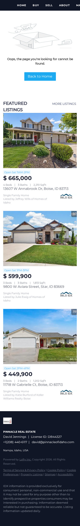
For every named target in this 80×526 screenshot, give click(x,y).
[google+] (31, 517)
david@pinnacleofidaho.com (53, 442)
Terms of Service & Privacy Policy (24, 470)
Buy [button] (36, 5)
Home (21, 5)
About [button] (64, 5)
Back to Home (40, 76)
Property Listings (32, 474)
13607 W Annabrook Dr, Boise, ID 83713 (35, 189)
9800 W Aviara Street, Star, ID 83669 (33, 287)
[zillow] (14, 517)
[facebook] (5, 517)
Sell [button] (49, 5)
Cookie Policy (56, 470)
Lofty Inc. (25, 459)
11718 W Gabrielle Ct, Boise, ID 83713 (33, 385)
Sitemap (50, 474)
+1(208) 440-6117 (15, 442)
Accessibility (65, 474)
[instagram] (22, 517)
